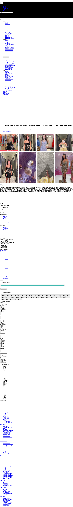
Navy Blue (5, 377)
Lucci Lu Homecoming (7, 448)
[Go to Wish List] (2, 3)
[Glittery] (1, 325)
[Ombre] (1, 328)
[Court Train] (2, 342)
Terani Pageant (5, 458)
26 (64, 295)
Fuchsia (5, 384)
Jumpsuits (4, 490)
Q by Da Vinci (5, 429)
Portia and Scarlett (6, 417)
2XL (20, 299)
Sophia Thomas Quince (7, 432)
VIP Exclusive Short (6, 453)
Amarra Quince (5, 426)
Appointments (5, 278)
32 (8, 297)
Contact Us (5, 216)
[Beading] (2, 331)
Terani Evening (5, 472)
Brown (5, 394)
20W (28, 297)
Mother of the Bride (6, 500)
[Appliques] (2, 330)
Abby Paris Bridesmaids (7, 474)
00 (8, 295)
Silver (5, 397)
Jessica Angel (5, 413)
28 (68, 295)
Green (5, 369)
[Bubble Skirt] (3, 316)
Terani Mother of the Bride (7, 473)
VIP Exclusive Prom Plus (7, 422)
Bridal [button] (1, 460)
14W (13, 297)
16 (43, 295)
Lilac (5, 379)
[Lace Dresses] (3, 314)
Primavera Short (6, 450)
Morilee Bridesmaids (6, 478)
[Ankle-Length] (2, 339)
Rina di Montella (6, 471)
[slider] (65, 285)
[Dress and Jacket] (3, 313)
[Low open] (3, 323)
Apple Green (6, 368)
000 (4, 295)
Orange (5, 388)
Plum (5, 386)
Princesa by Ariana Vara (7, 427)
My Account (5, 7)
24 (60, 295)
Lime (5, 370)
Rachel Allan (5, 419)
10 (31, 295)
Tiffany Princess (5, 438)
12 (35, 295)
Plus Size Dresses (6, 492)
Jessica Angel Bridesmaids (7, 477)
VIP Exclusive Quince (6, 433)
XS (68, 297)
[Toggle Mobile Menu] (0, 251)
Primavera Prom (6, 418)
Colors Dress (5, 410)
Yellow (5, 366)
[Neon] (1, 327)
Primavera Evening (6, 470)
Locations (4, 223)
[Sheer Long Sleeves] (3, 356)
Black (5, 395)
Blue (4, 376)
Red (4, 387)
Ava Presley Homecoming (7, 445)
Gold (4, 393)
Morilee (4, 428)
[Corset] (3, 318)
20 (51, 295)
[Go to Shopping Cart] (1, 3)
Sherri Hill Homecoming (7, 451)
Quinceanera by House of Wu (8, 430)
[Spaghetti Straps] (3, 360)
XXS (64, 297)
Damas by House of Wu (7, 434)
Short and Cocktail (6, 262)
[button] (4, 21)
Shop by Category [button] (3, 487)
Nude (5, 392)
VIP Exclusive (5, 494)
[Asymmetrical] (2, 340)
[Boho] (3, 312)
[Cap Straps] (3, 358)
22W (33, 297)
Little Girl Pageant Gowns (7, 499)
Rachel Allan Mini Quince (7, 437)
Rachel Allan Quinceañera (7, 431)
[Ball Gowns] (3, 311)
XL (15, 299)
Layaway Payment (6, 276)
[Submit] (12, 12)
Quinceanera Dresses (6, 504)
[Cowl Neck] (3, 344)
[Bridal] (4, 306)
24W (38, 297)
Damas (4, 482)
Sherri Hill (4, 420)
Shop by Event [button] (3, 480)
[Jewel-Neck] (3, 347)
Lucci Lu (4, 415)
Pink (4, 382)
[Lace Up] (3, 322)
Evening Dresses (5, 483)
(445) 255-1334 (3, 250)
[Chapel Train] (2, 341)
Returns (4, 217)
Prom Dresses (5, 501)
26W (43, 297)
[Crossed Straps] (3, 321)
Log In (4, 10)
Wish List (4, 6)
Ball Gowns (5, 489)
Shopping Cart (5, 8)
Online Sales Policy (6, 222)
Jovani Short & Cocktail (7, 447)
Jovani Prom (5, 414)
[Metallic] (1, 326)
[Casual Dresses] (4, 308)
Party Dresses (5, 484)
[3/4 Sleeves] (3, 354)
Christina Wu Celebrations (7, 476)
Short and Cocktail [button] (3, 441)
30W (53, 297)
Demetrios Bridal (6, 464)
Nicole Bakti (5, 469)
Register (4, 9)
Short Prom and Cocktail (7, 502)
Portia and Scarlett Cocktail (8, 449)
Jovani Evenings (5, 467)
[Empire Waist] (3, 350)
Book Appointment (6, 221)
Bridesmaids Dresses (6, 498)
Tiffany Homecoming (6, 452)
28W (48, 297)
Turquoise (5, 372)
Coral (5, 389)
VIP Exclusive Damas (6, 436)
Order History (5, 228)
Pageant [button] (1, 455)
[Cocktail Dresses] (4, 309)
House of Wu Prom (6, 412)
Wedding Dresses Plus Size (7, 485)
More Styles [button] (2, 496)
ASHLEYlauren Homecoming (8, 444)
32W (59, 297)
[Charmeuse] (2, 335)
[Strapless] (3, 361)
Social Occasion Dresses (7, 503)
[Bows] (2, 332)
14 (39, 295)
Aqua (5, 371)
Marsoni (4, 468)
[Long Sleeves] (3, 355)
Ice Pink (5, 381)
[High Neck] (3, 346)
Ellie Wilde (5, 411)
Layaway (4, 218)
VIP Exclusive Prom (6, 421)
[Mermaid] (3, 351)
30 (3, 297)
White (5, 398)
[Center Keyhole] (3, 317)
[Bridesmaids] (4, 307)
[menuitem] (38, 6)
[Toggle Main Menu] (0, 19)
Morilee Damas (5, 435)
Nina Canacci (5, 416)
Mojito (5, 367)
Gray (5, 396)
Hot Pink (5, 383)
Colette (4, 409)
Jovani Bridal (5, 465)
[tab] (38, 257)
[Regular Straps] (3, 359)
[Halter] (3, 345)
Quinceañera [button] (2, 424)
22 (56, 295)
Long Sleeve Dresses (6, 491)
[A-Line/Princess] (3, 349)
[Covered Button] (3, 320)
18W (23, 297)
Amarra (4, 407)
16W (18, 297)
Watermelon (6, 385)
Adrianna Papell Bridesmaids (8, 475)
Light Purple (6, 380)
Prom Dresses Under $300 (7, 493)
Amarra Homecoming (6, 443)
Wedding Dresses (6, 505)
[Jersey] (2, 337)
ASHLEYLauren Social (7, 466)
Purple (5, 378)
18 (47, 295)
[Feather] (2, 336)
